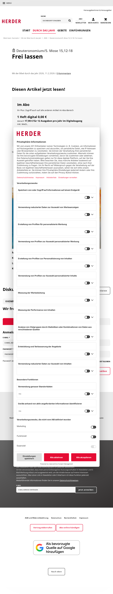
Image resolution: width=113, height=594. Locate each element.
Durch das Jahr (44, 30)
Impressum (83, 518)
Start (26, 30)
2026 (45, 38)
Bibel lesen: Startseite (11, 38)
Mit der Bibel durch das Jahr (31, 38)
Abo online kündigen (69, 527)
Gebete (62, 30)
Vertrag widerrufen (42, 527)
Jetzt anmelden (86, 490)
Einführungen (80, 30)
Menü (9, 3)
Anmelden (101, 371)
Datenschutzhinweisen (69, 480)
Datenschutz (56, 518)
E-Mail (18, 485)
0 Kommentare (64, 73)
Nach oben (56, 571)
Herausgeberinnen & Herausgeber (98, 10)
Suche (43, 16)
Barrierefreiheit (70, 518)
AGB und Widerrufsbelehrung (36, 518)
